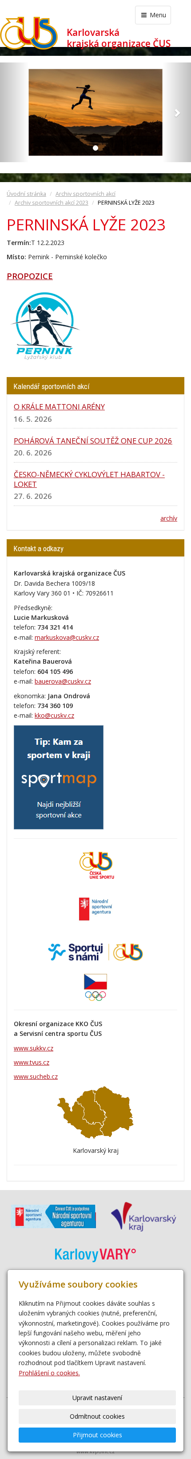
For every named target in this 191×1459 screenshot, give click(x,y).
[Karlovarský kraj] (143, 1216)
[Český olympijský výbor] (95, 986)
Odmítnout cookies (97, 1416)
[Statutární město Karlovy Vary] (95, 1254)
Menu (157, 15)
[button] (14, 112)
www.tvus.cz (31, 1062)
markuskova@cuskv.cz (67, 637)
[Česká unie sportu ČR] (95, 864)
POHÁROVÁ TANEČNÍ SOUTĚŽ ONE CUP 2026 (93, 441)
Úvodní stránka (26, 194)
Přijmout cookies (97, 1435)
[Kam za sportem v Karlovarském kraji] (58, 776)
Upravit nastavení (97, 1397)
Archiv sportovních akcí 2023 (51, 202)
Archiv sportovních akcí (85, 194)
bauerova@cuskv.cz (63, 681)
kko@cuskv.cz (54, 715)
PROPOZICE (30, 276)
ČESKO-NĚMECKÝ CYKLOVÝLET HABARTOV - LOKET (89, 479)
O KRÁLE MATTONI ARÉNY (59, 406)
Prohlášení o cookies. (49, 1373)
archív (168, 518)
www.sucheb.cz (36, 1076)
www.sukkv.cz (33, 1048)
